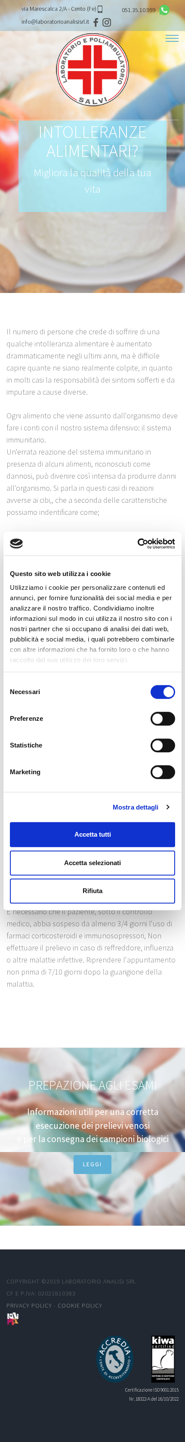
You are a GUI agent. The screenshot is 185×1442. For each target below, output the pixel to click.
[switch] (163, 719)
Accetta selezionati (92, 862)
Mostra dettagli (136, 807)
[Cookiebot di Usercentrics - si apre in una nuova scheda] (137, 543)
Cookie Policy (80, 1305)
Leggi (92, 1164)
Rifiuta (92, 890)
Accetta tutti (92, 834)
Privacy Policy (29, 1305)
